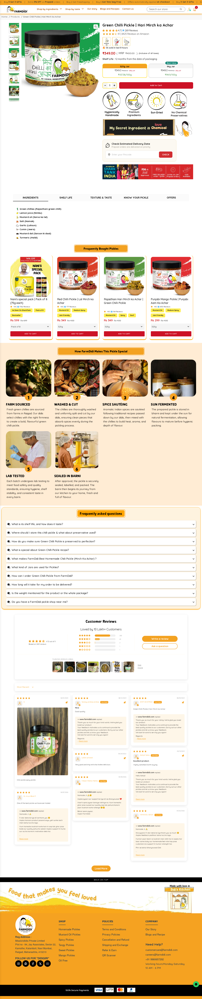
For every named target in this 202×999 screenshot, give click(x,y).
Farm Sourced (18, 404)
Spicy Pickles (66, 939)
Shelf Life (65, 197)
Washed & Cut (66, 404)
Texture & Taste (101, 197)
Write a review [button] (159, 638)
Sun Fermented (164, 404)
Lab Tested (15, 476)
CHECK (165, 154)
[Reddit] (25, 963)
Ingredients (30, 197)
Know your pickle (136, 197)
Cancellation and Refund (115, 939)
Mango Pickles (67, 955)
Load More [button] (101, 868)
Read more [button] (83, 741)
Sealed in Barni (67, 476)
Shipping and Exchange (115, 945)
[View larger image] (95, 26)
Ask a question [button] (160, 646)
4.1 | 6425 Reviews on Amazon (133, 33)
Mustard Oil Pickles (69, 934)
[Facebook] (33, 963)
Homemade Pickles (69, 929)
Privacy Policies (111, 934)
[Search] (180, 9)
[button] (194, 9)
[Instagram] (18, 963)
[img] (23, 698)
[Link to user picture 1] (42, 741)
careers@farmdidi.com (158, 954)
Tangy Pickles (66, 945)
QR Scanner (109, 955)
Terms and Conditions (114, 929)
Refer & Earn (109, 950)
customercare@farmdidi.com (162, 950)
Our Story (151, 929)
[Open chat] (196, 984)
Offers (171, 197)
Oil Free (63, 960)
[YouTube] (47, 963)
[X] (40, 963)
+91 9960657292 (155, 959)
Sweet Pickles (66, 950)
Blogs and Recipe (155, 934)
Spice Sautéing (114, 404)
